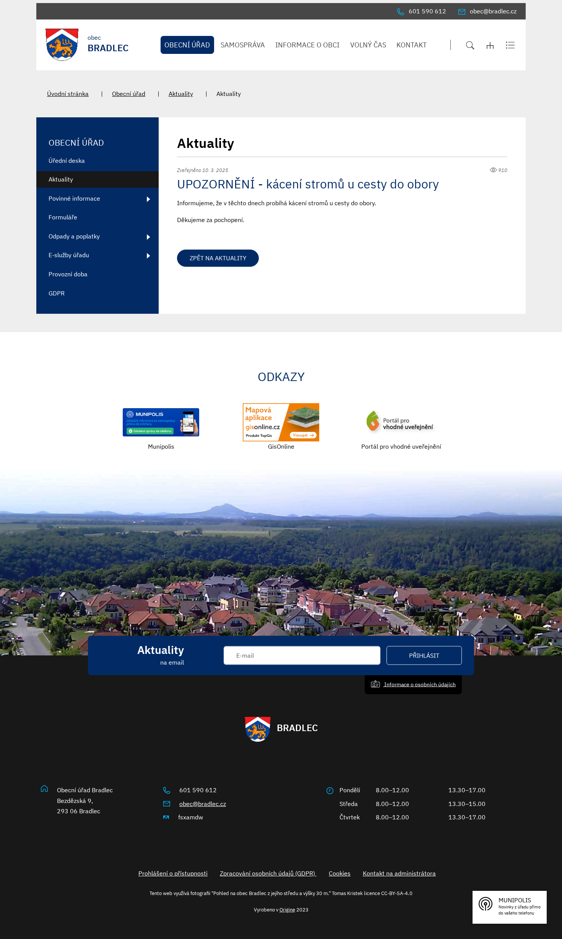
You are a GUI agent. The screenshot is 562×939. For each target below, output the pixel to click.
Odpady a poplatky (74, 236)
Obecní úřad (128, 93)
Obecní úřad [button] (187, 45)
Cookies (340, 873)
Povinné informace (74, 198)
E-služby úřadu (69, 255)
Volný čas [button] (368, 45)
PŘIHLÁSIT (424, 655)
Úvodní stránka (68, 93)
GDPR (57, 293)
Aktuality (181, 93)
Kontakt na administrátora (399, 873)
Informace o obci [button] (307, 45)
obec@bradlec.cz (202, 804)
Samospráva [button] (243, 45)
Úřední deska (67, 160)
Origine (287, 909)
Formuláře (63, 217)
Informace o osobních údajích (419, 684)
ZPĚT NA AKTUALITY (218, 258)
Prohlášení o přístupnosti (173, 873)
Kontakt (411, 45)
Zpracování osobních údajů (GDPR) (268, 873)
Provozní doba (68, 274)
